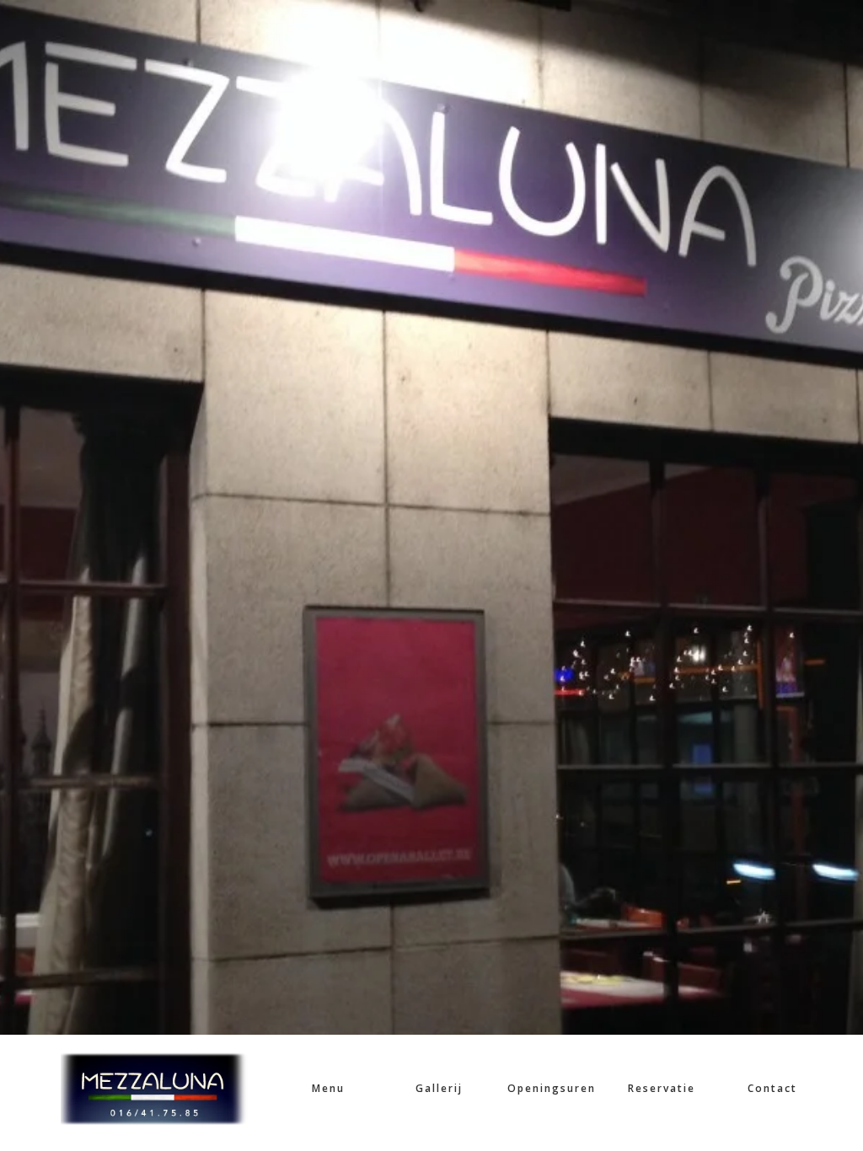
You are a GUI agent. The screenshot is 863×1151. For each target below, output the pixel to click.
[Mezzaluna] (154, 1089)
